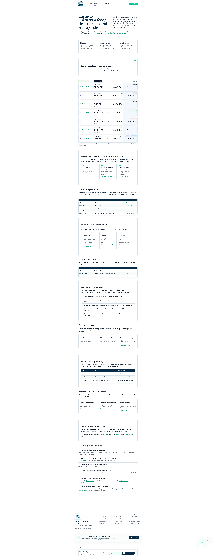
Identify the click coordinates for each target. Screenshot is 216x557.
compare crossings (118, 33)
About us (117, 546)
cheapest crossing (83, 490)
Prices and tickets (129, 205)
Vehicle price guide (129, 276)
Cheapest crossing (130, 213)
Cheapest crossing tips (105, 408)
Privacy (126, 546)
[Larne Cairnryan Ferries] (78, 516)
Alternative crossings (134, 523)
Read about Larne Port (88, 246)
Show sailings (98, 81)
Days (91, 79)
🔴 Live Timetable (109, 3)
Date (79, 79)
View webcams (123, 244)
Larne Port (119, 434)
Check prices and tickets (107, 176)
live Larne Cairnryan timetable (125, 144)
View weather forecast (124, 176)
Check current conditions (134, 521)
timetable (105, 434)
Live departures (134, 516)
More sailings (130, 86)
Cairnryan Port (129, 434)
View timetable (134, 537)
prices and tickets (110, 33)
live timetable (97, 33)
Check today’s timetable (86, 344)
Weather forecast (129, 208)
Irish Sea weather (134, 518)
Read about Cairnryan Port (107, 244)
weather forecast (90, 34)
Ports (125, 3)
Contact (122, 546)
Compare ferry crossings (126, 345)
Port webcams (119, 521)
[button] (121, 4)
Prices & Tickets (118, 3)
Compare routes (129, 210)
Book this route (84, 408)
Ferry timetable (103, 516)
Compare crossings (125, 410)
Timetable (128, 202)
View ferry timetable (88, 175)
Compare (131, 546)
